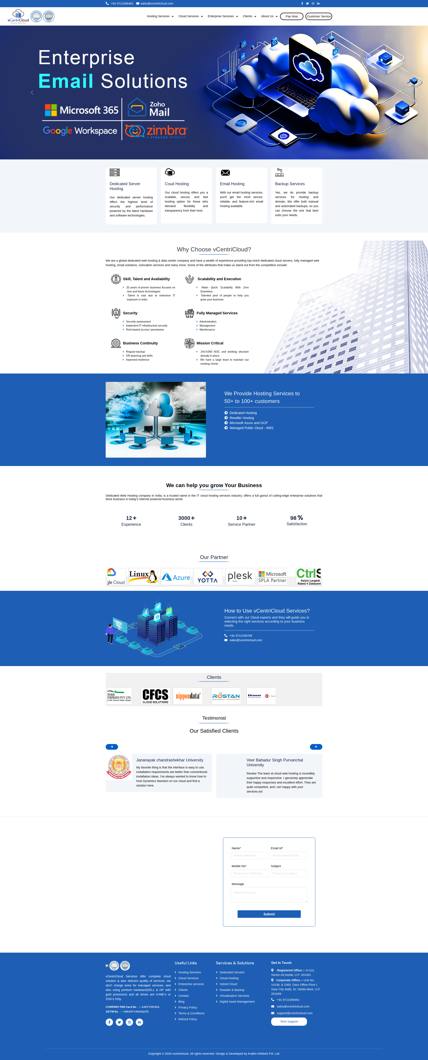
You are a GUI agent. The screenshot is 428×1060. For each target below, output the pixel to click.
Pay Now (292, 16)
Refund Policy (187, 1019)
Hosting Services (189, 972)
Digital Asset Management (237, 1001)
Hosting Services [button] (158, 16)
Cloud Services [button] (189, 16)
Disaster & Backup (231, 990)
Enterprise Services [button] (221, 16)
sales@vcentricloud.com (157, 3)
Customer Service (319, 16)
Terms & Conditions (191, 1013)
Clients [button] (248, 16)
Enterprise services (191, 984)
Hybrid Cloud (228, 984)
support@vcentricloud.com (294, 1013)
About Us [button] (267, 16)
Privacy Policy (187, 1007)
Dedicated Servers (231, 972)
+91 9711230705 (240, 635)
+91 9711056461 (121, 3)
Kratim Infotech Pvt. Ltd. (264, 1053)
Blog (181, 1001)
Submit (269, 914)
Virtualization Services (234, 995)
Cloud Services (188, 978)
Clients (183, 990)
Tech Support (289, 1021)
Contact (183, 995)
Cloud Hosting (229, 978)
